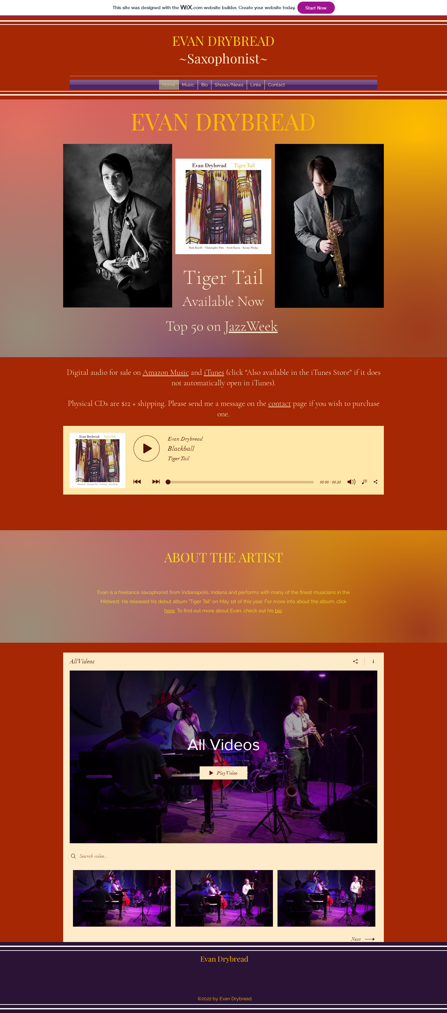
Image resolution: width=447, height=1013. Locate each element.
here (169, 611)
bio (278, 611)
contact (279, 403)
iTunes (214, 372)
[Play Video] (121, 898)
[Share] (356, 661)
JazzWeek (251, 326)
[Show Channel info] (371, 661)
